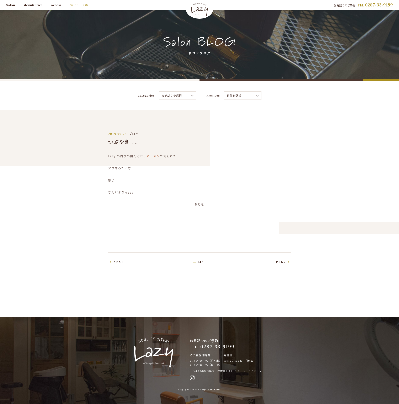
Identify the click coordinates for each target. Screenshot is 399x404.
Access (56, 5)
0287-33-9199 (379, 5)
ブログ (134, 134)
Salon (10, 5)
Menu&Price (33, 5)
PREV (281, 262)
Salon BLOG (79, 5)
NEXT (118, 262)
